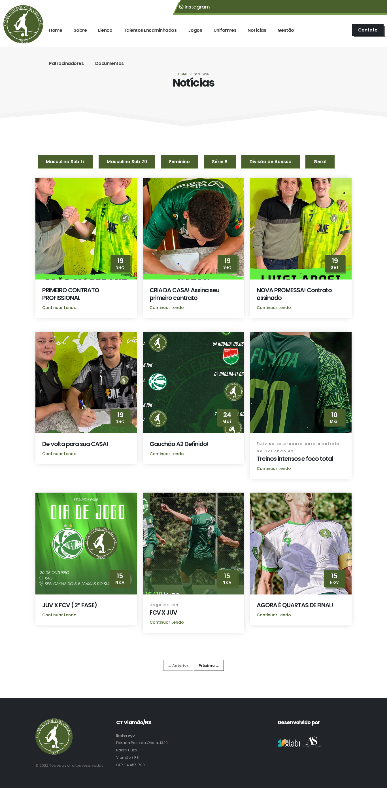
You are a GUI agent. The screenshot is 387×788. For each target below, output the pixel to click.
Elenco (105, 30)
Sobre (80, 30)
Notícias (257, 30)
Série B (219, 162)
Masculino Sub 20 (127, 162)
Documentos (109, 63)
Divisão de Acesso (271, 162)
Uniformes (225, 30)
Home (55, 30)
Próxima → (209, 665)
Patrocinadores (66, 63)
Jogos (195, 30)
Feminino (179, 162)
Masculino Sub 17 (65, 162)
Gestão (286, 30)
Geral (320, 162)
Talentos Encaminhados (150, 30)
